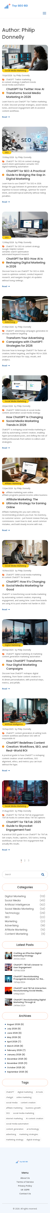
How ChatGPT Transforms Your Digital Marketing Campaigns (24, 665)
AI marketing (36, 654)
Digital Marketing (12, 645)
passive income (26, 495)
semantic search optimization (15, 251)
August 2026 (15, 1024)
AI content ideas (22, 817)
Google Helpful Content (13, 249)
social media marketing (30, 574)
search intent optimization (14, 164)
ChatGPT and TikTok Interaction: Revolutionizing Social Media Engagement (30, 989)
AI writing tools (39, 733)
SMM (17, 574)
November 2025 (17, 1063)
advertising (11, 1134)
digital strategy (33, 1139)
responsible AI (8, 738)
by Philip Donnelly (21, 75)
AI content (6, 577)
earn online (28, 492)
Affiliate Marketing (13, 483)
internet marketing (14, 1118)
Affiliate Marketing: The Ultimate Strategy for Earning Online (26, 503)
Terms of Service (25, 1182)
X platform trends (28, 82)
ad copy (5, 333)
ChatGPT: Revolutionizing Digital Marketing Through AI (29, 1001)
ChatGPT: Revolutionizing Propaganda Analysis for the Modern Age (28, 977)
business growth (33, 1107)
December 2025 (17, 1058)
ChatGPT (10, 79)
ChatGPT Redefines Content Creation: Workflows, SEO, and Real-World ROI (27, 746)
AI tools (39, 1092)
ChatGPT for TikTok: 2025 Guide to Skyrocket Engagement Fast (23, 826)
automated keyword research (15, 254)
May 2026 (14, 1037)
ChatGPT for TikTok (15, 815)
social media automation (13, 84)
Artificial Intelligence (14, 724)
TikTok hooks (8, 817)
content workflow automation (15, 735)
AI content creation (34, 1118)
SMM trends (20, 410)
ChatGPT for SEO (14, 161)
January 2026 (16, 1054)
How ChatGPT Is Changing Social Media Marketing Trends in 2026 (24, 421)
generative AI (42, 331)
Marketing (11, 921)
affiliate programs (10, 495)
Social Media (13, 900)
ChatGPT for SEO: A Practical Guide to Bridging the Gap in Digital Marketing (25, 175)
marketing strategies (28, 1134)
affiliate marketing (14, 492)
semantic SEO (32, 164)
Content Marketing (16, 934)
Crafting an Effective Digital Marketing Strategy (27, 954)
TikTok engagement (34, 815)
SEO (7, 152)
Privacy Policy (25, 1185)
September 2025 (17, 1071)
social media (12, 1102)
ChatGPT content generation (19, 733)
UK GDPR (25, 1189)
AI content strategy (10, 82)
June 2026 (14, 1033)
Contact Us (25, 1193)
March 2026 (15, 1046)
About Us (25, 1178)
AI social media (33, 410)
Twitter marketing (23, 79)
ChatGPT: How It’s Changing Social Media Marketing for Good (25, 585)
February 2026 (16, 1050)
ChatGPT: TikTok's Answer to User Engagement (27, 966)
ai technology (33, 1129)
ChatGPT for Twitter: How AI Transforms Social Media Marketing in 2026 (25, 93)
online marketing (24, 1097)
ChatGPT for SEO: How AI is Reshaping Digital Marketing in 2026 (25, 262)
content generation (10, 656)
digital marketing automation (15, 166)
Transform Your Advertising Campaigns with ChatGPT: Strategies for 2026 (25, 342)
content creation (28, 1102)
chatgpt (9, 1097)
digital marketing (22, 654)
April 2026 (14, 1041)
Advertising (10, 322)
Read (5, 117)
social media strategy (30, 412)
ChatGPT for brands (21, 577)
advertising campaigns (25, 331)
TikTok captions (37, 817)
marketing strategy (14, 1139)
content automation (11, 412)
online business (40, 495)
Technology (12, 913)
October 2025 (16, 1067)
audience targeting (18, 333)
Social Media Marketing (15, 70)
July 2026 (14, 1028)
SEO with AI (35, 735)
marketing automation (30, 656)
